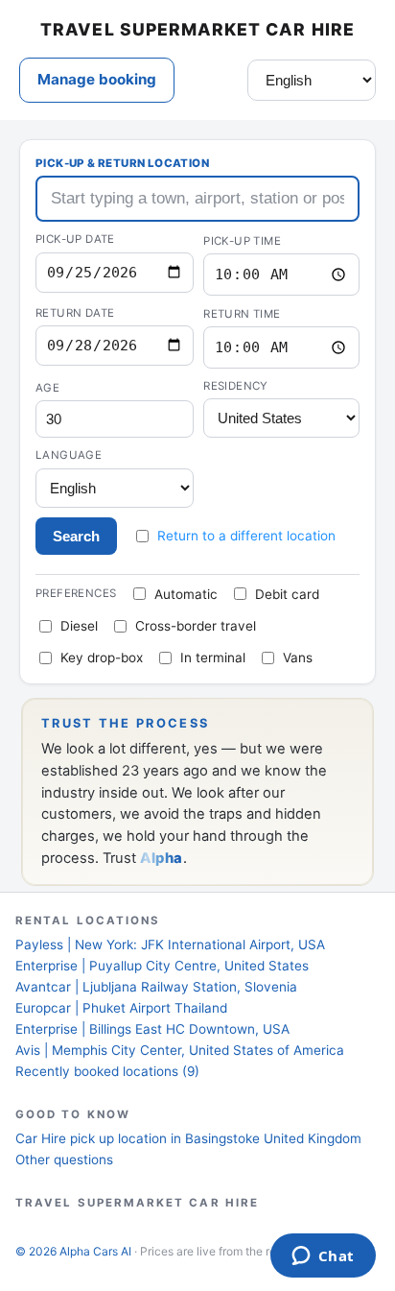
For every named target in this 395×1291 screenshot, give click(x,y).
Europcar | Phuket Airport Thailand (121, 1008)
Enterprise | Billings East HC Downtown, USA (152, 1029)
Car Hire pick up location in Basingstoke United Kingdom (188, 1138)
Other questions (64, 1159)
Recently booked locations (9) (107, 1071)
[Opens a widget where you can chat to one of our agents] (322, 1257)
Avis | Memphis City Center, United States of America (179, 1050)
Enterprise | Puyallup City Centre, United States (162, 965)
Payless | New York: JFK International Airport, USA (170, 944)
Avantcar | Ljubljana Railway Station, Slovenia (156, 986)
